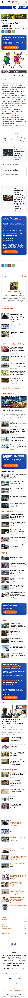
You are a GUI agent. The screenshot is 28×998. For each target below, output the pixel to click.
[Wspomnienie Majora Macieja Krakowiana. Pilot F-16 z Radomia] (5, 587)
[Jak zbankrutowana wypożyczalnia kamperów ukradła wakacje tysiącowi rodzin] (5, 625)
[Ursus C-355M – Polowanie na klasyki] (5, 334)
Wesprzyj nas (11, 252)
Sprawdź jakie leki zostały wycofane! (22, 275)
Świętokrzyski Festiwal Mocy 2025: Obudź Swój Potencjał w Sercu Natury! (17, 754)
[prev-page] (2, 339)
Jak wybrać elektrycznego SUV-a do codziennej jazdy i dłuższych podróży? (18, 524)
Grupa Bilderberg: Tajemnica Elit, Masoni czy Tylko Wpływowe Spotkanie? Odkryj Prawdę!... (18, 373)
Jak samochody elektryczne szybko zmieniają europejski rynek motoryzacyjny (17, 516)
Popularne (4, 328)
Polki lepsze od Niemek (16, 325)
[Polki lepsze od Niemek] (5, 326)
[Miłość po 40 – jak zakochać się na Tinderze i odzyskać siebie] (5, 791)
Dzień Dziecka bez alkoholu (5, 275)
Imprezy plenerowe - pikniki (7, 717)
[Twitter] (6, 31)
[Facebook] (2, 31)
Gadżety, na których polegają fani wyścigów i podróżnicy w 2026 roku (18, 655)
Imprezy (4, 553)
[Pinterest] (9, 31)
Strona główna (4, 11)
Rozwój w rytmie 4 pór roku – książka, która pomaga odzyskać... (17, 806)
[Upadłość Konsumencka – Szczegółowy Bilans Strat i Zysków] (5, 884)
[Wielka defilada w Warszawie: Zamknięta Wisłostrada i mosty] (5, 557)
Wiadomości (11, 11)
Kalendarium (5, 703)
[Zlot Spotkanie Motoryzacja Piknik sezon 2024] (5, 865)
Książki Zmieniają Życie (9, 770)
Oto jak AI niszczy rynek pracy (17, 356)
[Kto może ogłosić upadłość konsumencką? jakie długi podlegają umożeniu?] (5, 899)
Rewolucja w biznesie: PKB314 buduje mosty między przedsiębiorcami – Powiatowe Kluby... (12, 722)
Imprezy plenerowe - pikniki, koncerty (10, 388)
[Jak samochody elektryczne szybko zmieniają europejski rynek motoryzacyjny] (5, 516)
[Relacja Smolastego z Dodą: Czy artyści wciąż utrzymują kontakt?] (5, 565)
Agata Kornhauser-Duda (15, 113)
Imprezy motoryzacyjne (6, 387)
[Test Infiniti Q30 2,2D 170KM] (5, 490)
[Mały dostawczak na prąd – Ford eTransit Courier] (5, 546)
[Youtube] (16, 983)
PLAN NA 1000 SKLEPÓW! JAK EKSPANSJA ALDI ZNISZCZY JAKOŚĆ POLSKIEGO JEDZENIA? (18, 365)
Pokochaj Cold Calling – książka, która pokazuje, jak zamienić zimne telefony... (18, 774)
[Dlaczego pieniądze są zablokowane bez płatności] (5, 633)
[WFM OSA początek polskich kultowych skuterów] (5, 483)
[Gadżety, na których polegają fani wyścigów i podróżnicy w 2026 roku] (5, 655)
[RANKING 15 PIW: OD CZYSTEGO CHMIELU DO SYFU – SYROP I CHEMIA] (5, 858)
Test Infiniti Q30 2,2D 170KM (17, 489)
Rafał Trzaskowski (20, 103)
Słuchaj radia (12, 47)
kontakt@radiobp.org (18, 973)
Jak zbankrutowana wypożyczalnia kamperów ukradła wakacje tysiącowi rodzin (18, 625)
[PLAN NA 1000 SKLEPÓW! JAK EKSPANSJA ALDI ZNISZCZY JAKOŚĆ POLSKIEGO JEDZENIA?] (5, 365)
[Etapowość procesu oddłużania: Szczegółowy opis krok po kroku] (5, 907)
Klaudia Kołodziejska (8, 28)
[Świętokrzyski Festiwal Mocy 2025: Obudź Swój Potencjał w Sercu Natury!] (5, 754)
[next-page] (5, 339)
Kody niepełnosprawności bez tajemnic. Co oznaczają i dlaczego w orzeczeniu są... (17, 439)
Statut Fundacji (14, 992)
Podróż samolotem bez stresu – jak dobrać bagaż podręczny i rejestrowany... (18, 648)
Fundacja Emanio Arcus (7, 990)
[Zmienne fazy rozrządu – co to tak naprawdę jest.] (5, 505)
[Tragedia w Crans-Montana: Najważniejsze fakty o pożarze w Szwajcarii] (5, 572)
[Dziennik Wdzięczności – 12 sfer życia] (5, 798)
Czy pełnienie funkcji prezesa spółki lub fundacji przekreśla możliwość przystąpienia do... (17, 891)
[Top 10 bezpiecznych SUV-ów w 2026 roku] (5, 850)
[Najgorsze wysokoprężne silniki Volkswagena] (5, 476)
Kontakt (18, 988)
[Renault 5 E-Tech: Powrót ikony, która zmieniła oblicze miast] (5, 539)
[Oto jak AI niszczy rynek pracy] (5, 358)
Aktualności (4, 318)
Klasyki (3, 335)
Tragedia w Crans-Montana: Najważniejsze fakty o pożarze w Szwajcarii (18, 572)
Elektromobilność (7, 511)
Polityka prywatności (11, 988)
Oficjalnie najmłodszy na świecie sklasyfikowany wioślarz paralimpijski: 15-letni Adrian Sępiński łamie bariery (17, 318)
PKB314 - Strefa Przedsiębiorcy (12, 344)
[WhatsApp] (13, 31)
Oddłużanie (11, 612)
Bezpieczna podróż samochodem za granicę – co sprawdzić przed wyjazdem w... (17, 640)
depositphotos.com (19, 968)
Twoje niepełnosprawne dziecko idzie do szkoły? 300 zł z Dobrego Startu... (18, 423)
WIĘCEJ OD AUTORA (6, 311)
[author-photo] (14, 289)
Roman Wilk (3, 412)
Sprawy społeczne (7, 393)
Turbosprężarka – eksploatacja (18, 496)
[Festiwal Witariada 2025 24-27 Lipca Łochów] (5, 746)
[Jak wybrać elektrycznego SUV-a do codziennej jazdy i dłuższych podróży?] (5, 524)
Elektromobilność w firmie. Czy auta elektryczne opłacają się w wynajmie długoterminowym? (17, 531)
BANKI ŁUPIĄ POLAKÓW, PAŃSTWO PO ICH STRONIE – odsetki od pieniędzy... (17, 380)
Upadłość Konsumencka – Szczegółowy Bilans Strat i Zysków (16, 884)
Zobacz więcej (22, 996)
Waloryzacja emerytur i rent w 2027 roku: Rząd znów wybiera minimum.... (17, 431)
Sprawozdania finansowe (19, 990)
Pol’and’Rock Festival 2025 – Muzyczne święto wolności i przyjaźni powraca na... (17, 739)
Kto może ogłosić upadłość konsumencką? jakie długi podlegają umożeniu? (17, 899)
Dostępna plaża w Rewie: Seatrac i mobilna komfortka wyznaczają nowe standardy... (18, 446)
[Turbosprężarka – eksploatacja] (5, 498)
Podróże (4, 620)
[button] (2, 2)
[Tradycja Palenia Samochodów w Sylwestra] (5, 580)
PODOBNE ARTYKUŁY (7, 308)
